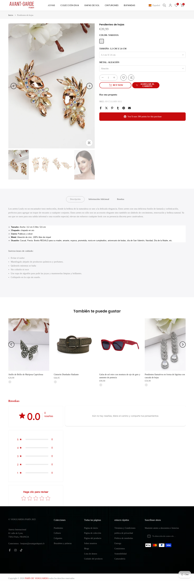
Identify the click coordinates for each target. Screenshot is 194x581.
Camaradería (119, 559)
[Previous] (14, 86)
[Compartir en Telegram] (123, 108)
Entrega (117, 543)
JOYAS (51, 5)
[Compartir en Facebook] (100, 108)
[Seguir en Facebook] (9, 550)
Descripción (75, 199)
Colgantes (58, 538)
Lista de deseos (90, 554)
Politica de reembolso (123, 538)
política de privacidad (123, 533)
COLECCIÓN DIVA (69, 5)
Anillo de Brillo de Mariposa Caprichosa (25, 374)
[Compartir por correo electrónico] (129, 108)
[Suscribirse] (180, 536)
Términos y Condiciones (124, 528)
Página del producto (92, 538)
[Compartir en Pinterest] (112, 108)
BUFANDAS (129, 5)
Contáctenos (119, 548)
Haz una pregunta (108, 94)
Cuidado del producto (93, 559)
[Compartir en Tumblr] (118, 108)
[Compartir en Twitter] (106, 108)
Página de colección (92, 533)
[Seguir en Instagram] (15, 550)
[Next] (89, 86)
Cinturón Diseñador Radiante (66, 374)
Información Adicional (99, 199)
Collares (57, 533)
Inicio (10, 15)
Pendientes (58, 528)
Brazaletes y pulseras (63, 543)
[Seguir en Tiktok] (21, 550)
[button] (155, 5)
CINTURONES (112, 5)
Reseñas (120, 199)
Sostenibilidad (120, 554)
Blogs (86, 548)
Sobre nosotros (90, 543)
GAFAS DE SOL (91, 5)
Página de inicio (91, 528)
